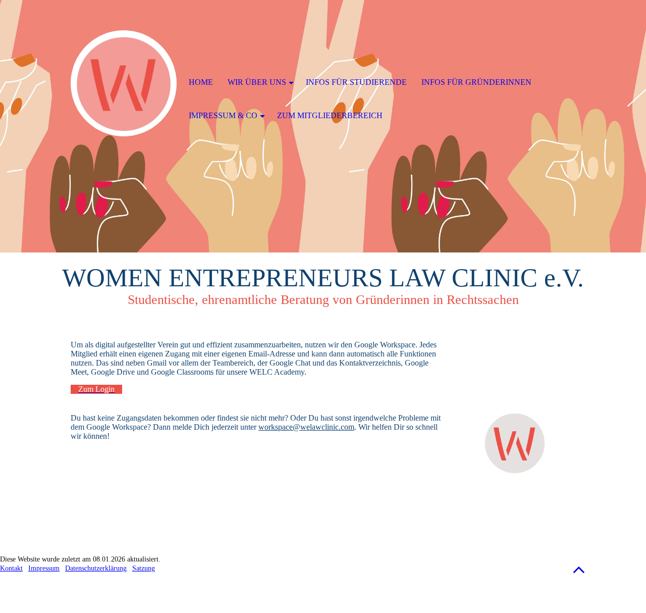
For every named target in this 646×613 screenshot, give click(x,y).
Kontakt (11, 568)
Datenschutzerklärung (96, 568)
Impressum (44, 568)
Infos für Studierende (356, 82)
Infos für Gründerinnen (476, 82)
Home (201, 82)
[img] (124, 83)
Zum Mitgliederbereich (330, 115)
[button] (579, 569)
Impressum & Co (223, 115)
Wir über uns (257, 82)
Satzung (143, 568)
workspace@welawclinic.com (306, 427)
